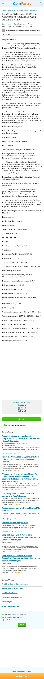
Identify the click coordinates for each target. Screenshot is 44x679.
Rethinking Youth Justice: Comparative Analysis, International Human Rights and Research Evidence (20, 459)
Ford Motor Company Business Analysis (15, 584)
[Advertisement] (22, 370)
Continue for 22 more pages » (22, 402)
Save (23, 419)
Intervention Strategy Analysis (12, 597)
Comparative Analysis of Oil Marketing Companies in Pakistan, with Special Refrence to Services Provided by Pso (21, 537)
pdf (19, 409)
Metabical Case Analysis (9, 593)
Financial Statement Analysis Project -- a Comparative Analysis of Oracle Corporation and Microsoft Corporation (21, 438)
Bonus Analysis (7, 602)
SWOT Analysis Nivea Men (10, 606)
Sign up (22, 625)
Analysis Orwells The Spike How (12, 588)
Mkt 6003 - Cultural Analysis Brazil (15, 523)
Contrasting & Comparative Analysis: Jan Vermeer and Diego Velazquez (18, 494)
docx (19, 411)
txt (19, 407)
